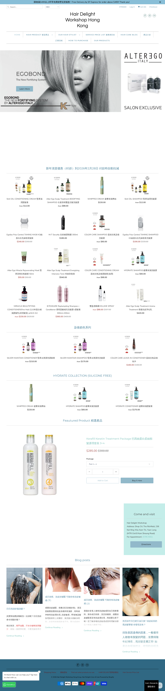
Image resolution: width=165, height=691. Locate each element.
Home (17, 35)
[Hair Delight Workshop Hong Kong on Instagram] (149, 15)
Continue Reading (14, 636)
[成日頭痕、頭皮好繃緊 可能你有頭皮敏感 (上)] (102, 581)
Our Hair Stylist (68, 35)
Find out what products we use (82, 672)
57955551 (122, 7)
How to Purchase (78, 40)
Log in (132, 7)
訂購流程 (59, 40)
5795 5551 (148, 537)
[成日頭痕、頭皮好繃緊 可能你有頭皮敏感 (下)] (63, 580)
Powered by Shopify (107, 677)
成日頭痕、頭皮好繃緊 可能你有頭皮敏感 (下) (63, 599)
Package (90, 459)
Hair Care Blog (129, 35)
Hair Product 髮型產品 (38, 35)
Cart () (143, 7)
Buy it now (137, 480)
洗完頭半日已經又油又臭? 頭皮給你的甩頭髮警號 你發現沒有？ (139, 623)
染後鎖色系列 (82, 327)
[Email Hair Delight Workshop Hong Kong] (154, 15)
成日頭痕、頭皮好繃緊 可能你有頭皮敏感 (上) (101, 602)
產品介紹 (147, 35)
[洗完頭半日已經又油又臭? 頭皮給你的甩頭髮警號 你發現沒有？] (140, 592)
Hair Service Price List (131, 672)
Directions (146, 544)
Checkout (153, 7)
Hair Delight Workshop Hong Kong (82, 20)
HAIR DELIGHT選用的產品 (108, 672)
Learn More (24, 89)
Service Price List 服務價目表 (100, 35)
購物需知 (63, 672)
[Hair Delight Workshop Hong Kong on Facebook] (145, 15)
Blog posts (82, 560)
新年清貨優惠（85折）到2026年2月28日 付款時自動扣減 (82, 168)
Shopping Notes (50, 672)
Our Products (102, 40)
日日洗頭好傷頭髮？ (15, 609)
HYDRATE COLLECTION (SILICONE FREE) (82, 375)
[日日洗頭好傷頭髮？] (24, 586)
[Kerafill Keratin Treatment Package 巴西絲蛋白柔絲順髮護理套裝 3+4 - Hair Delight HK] (39, 464)
